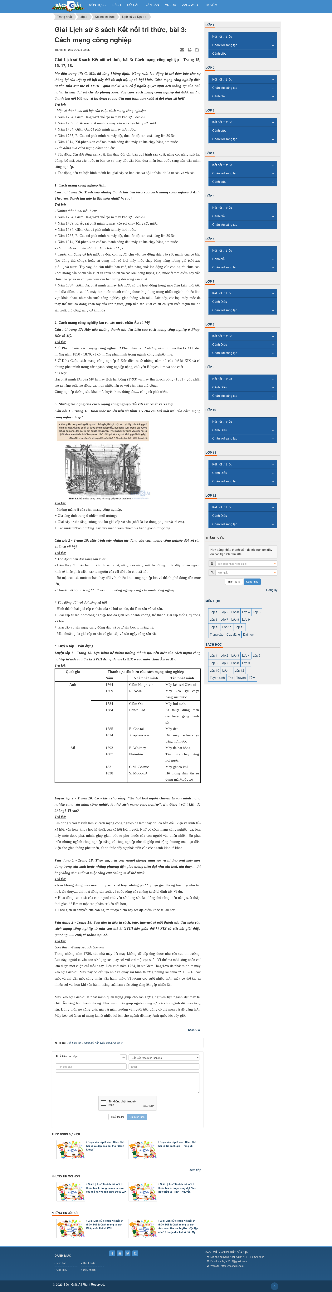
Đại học (248, 634)
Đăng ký (271, 590)
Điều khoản (89, 1269)
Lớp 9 (209, 367)
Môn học (61, 1263)
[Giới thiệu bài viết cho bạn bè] (182, 49)
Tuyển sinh (217, 677)
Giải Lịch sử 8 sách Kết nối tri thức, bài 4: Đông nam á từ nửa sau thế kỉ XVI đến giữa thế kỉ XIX (106, 1187)
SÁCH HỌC (213, 644)
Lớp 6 (209, 238)
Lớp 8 (209, 324)
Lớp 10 (210, 410)
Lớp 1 (209, 24)
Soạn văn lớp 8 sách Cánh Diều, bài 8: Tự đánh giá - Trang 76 (178, 1144)
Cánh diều (219, 53)
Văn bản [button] (152, 4)
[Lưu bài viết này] (197, 49)
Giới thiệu (61, 1269)
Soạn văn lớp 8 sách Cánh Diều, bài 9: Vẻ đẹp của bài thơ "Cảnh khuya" (106, 1145)
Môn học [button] (97, 4)
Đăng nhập (252, 581)
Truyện (241, 677)
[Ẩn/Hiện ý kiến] (123, 1057)
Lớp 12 (210, 495)
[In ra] (190, 49)
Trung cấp (216, 634)
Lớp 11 (210, 452)
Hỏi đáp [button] (133, 4)
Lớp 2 (209, 67)
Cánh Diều (219, 301)
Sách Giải (194, 1030)
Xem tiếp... (196, 1170)
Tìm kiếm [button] (210, 4)
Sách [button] (116, 4)
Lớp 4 (209, 153)
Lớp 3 (209, 110)
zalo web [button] (190, 4)
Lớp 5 (209, 196)
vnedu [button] (170, 4)
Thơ (230, 677)
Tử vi (252, 677)
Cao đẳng (233, 634)
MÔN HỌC (212, 601)
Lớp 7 (209, 281)
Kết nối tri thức (222, 36)
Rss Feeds (89, 1263)
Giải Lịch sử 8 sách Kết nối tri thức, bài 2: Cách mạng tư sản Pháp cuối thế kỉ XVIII (104, 1224)
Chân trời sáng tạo (224, 45)
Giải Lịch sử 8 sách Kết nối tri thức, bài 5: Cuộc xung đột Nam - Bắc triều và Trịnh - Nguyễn (178, 1187)
